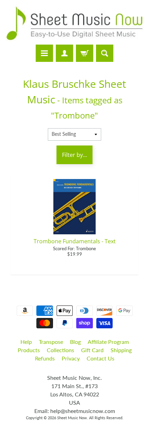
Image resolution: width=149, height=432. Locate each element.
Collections (60, 350)
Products (29, 350)
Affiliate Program (108, 341)
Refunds (45, 358)
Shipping (121, 350)
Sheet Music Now (72, 417)
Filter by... (74, 155)
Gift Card (92, 350)
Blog (75, 341)
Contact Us (100, 358)
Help (26, 341)
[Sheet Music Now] (74, 23)
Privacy (71, 358)
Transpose (51, 341)
